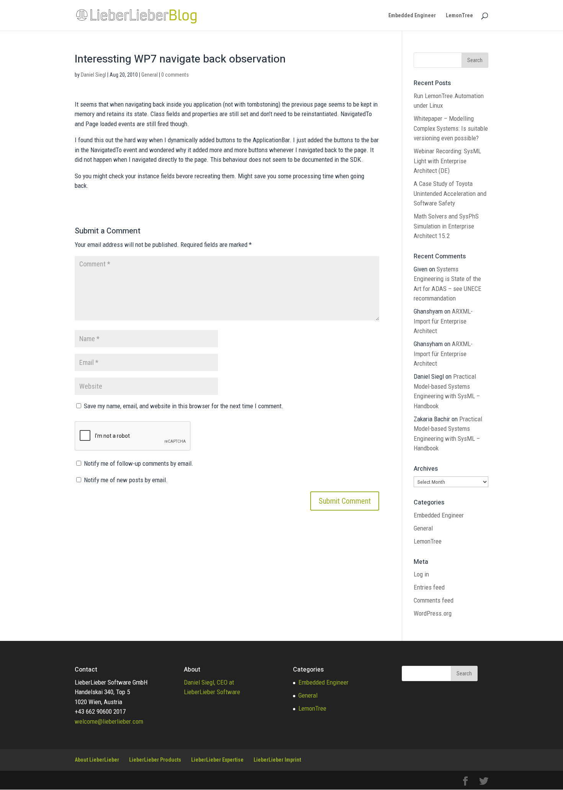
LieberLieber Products (155, 760)
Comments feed (433, 600)
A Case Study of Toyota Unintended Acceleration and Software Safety (450, 193)
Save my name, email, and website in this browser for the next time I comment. (183, 406)
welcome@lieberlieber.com (109, 721)
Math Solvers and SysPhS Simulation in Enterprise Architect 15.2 (446, 226)
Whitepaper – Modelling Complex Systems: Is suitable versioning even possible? (451, 128)
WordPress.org (433, 613)
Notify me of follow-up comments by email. (138, 463)
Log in (421, 574)
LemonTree (459, 15)
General (149, 75)
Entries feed (429, 587)
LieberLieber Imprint (277, 760)
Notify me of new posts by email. (126, 480)
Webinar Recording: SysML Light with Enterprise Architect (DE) (447, 160)
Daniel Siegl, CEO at (209, 682)
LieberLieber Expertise (217, 760)
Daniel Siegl (93, 75)
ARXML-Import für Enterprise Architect (443, 321)
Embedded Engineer (412, 15)
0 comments (175, 75)
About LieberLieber (97, 760)
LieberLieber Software (212, 692)
